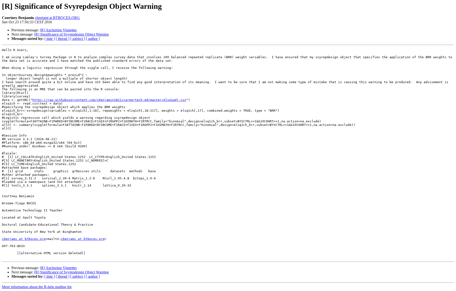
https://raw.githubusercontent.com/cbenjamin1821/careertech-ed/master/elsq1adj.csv (109, 100)
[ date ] (49, 39)
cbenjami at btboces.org (24, 239)
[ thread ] (62, 39)
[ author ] (93, 39)
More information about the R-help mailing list (36, 287)
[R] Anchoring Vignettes (58, 30)
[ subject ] (77, 39)
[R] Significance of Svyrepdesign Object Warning (71, 34)
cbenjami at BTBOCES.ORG (57, 18)
